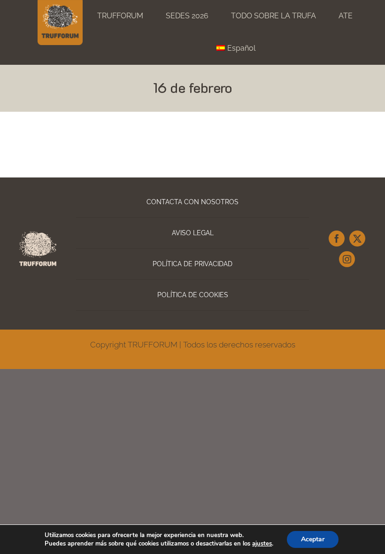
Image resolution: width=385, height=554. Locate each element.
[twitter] (357, 238)
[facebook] (337, 238)
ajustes (262, 543)
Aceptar (312, 539)
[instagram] (347, 259)
